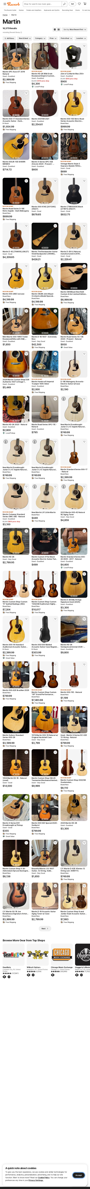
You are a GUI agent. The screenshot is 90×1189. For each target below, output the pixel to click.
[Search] (64, 4)
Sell (72, 4)
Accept (79, 1175)
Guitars (21, 10)
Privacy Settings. (36, 1180)
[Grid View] (55, 29)
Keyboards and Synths (51, 10)
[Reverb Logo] (13, 4)
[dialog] (45, 1175)
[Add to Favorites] (26, 46)
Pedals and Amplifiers (33, 10)
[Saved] (79, 3)
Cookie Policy (44, 1177)
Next (44, 928)
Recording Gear (67, 10)
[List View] (58, 29)
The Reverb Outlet (10, 10)
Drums (78, 10)
